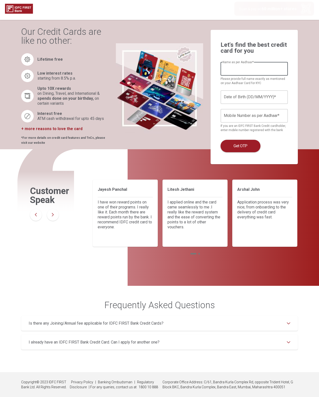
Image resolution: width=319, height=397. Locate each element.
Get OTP (240, 146)
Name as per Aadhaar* (238, 62)
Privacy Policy (82, 382)
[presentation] (36, 215)
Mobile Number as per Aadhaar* (251, 115)
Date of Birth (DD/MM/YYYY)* (250, 97)
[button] (193, 253)
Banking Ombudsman (115, 382)
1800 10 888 (148, 387)
